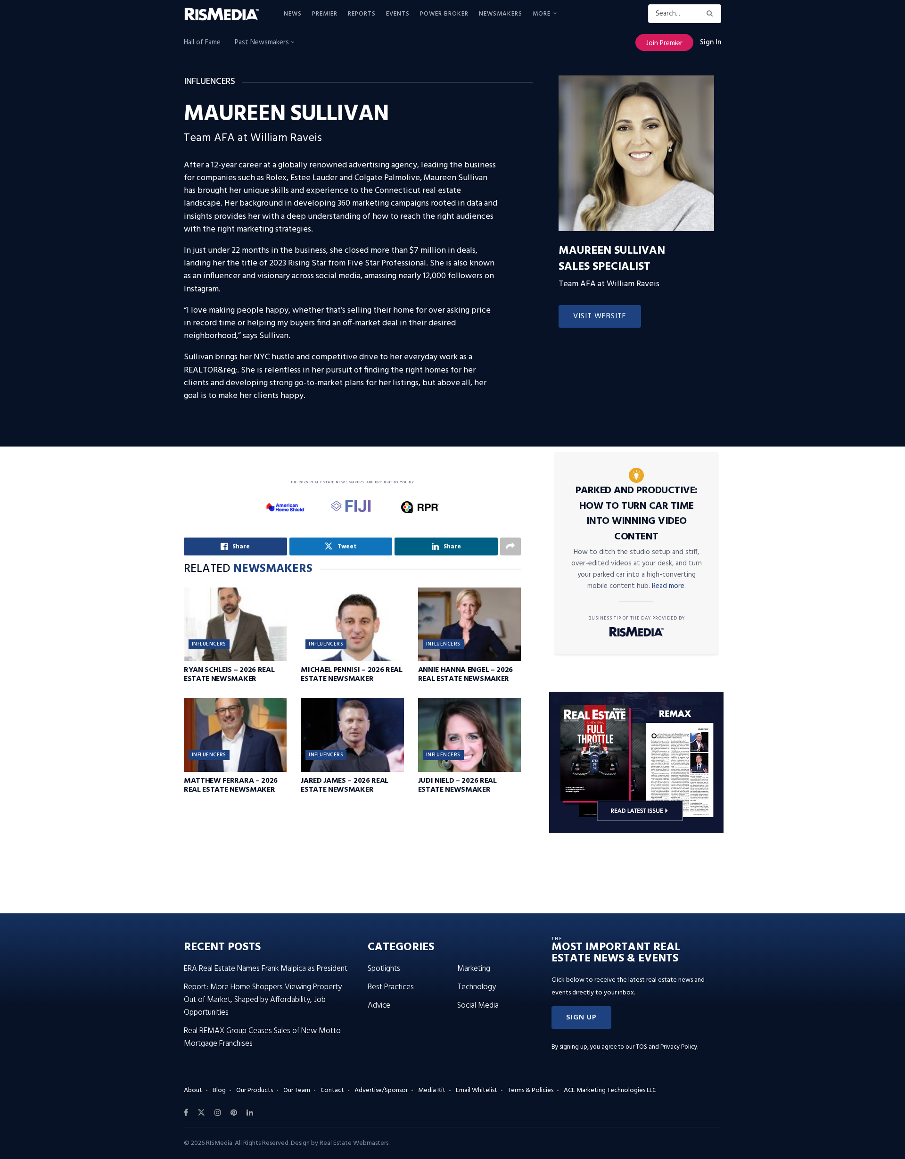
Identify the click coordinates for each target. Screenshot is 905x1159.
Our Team (296, 1090)
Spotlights (384, 968)
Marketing (473, 968)
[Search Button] (711, 13)
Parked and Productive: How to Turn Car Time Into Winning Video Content (637, 513)
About (193, 1090)
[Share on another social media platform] (510, 546)
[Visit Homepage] (227, 14)
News (293, 14)
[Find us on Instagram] (217, 1112)
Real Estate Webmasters (354, 1143)
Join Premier (664, 43)
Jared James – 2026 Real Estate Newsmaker (344, 785)
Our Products (254, 1090)
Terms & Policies (530, 1090)
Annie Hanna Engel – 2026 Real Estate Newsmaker (465, 674)
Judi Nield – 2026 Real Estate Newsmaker (457, 785)
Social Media (478, 1005)
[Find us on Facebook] (186, 1112)
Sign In (710, 42)
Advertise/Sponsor (381, 1090)
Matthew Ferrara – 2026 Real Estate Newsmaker (231, 785)
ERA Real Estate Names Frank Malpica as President (265, 968)
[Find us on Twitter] (201, 1112)
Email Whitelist (476, 1090)
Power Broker (444, 14)
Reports (362, 14)
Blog (219, 1090)
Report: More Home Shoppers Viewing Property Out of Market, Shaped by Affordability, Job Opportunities (263, 1000)
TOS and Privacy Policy (666, 1047)
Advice (379, 1005)
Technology (476, 987)
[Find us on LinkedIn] (250, 1112)
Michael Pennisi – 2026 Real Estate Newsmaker (351, 674)
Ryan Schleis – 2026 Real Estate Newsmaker (229, 674)
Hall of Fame (202, 42)
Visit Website (599, 316)
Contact (332, 1090)
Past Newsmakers (263, 42)
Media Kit (431, 1090)
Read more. (669, 586)
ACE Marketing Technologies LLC (610, 1090)
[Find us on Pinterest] (233, 1112)
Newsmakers (500, 14)
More (542, 14)
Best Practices (391, 987)
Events (398, 14)
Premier (324, 14)
